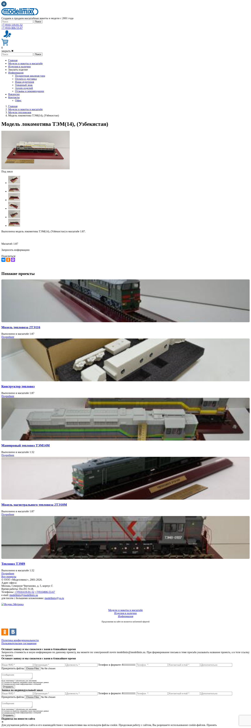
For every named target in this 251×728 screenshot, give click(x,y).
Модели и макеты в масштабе (25, 63)
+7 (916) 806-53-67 (12, 28)
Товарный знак (24, 85)
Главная (12, 60)
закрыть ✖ (7, 50)
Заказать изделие (18, 69)
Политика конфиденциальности (20, 640)
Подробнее (7, 336)
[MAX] (13, 260)
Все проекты (8, 576)
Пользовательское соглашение (19, 643)
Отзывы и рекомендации (29, 91)
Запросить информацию (15, 249)
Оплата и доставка (26, 78)
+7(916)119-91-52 (24, 592)
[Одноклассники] (8, 260)
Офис (18, 100)
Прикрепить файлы (12, 668)
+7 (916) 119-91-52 (12, 24)
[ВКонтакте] (3, 260)
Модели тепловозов (19, 112)
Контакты (14, 97)
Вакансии (14, 94)
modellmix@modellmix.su (23, 595)
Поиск (38, 21)
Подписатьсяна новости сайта (125, 625)
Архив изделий (24, 88)
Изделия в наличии (19, 66)
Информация (15, 72)
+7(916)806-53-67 (45, 592)
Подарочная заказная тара (30, 75)
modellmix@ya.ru (54, 598)
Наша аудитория (24, 81)
